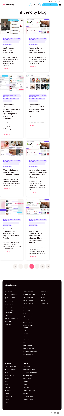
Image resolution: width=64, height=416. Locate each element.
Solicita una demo (28, 396)
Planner (25, 336)
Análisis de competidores (30, 351)
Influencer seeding (28, 316)
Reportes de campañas (11, 318)
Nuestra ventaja (27, 378)
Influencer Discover (10, 307)
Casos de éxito (9, 396)
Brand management (28, 348)
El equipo (25, 381)
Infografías (8, 390)
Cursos (7, 393)
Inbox (24, 330)
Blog (6, 372)
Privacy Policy (25, 412)
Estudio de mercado (28, 358)
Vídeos (7, 378)
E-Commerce (44, 303)
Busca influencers (28, 297)
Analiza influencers (28, 300)
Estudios (7, 387)
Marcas (43, 297)
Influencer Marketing (10, 294)
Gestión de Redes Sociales (10, 298)
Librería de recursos (10, 366)
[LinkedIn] (58, 412)
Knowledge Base (9, 375)
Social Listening (9, 301)
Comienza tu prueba (50, 5)
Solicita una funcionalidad (30, 372)
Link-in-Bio (26, 339)
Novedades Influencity (29, 369)
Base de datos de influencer (28, 303)
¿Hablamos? (35, 5)
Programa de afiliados (29, 390)
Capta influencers (28, 307)
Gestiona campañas (28, 313)
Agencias (43, 300)
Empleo (25, 384)
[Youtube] (55, 412)
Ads (24, 342)
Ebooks (7, 381)
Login (58, 1)
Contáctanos (26, 366)
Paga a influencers (28, 319)
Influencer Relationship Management (11, 311)
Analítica (25, 333)
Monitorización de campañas (28, 355)
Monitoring (8, 324)
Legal (18, 412)
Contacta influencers (28, 310)
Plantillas (7, 402)
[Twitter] (52, 412)
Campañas (8, 315)
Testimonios (26, 387)
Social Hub (8, 321)
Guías (6, 384)
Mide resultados (27, 322)
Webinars (7, 399)
